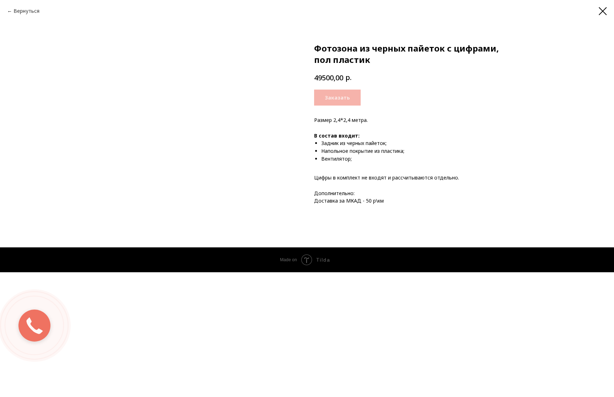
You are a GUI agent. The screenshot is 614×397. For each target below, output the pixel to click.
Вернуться (26, 10)
